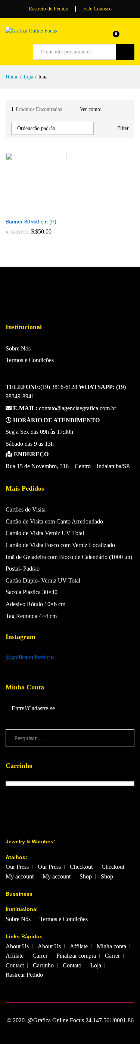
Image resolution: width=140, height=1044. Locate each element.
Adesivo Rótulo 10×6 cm (35, 604)
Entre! (19, 708)
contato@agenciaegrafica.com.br (64, 408)
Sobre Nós (18, 348)
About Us (17, 946)
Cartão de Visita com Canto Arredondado (54, 521)
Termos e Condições (30, 360)
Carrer (39, 955)
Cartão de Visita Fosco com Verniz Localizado (60, 545)
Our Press (17, 867)
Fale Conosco (97, 9)
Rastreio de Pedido (48, 9)
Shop (86, 876)
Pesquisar (125, 52)
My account (20, 876)
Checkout (81, 867)
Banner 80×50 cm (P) (31, 222)
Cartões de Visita (26, 509)
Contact (15, 965)
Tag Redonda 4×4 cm (31, 616)
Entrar (129, 36)
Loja (95, 965)
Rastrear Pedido (24, 975)
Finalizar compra (76, 955)
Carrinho (43, 965)
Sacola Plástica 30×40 (31, 592)
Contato (72, 965)
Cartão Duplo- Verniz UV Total (43, 580)
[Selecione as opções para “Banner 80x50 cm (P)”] (27, 209)
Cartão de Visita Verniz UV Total (45, 533)
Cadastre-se (41, 708)
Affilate (79, 946)
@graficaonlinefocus (30, 657)
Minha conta (111, 946)
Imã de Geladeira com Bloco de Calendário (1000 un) (69, 557)
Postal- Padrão (23, 568)
